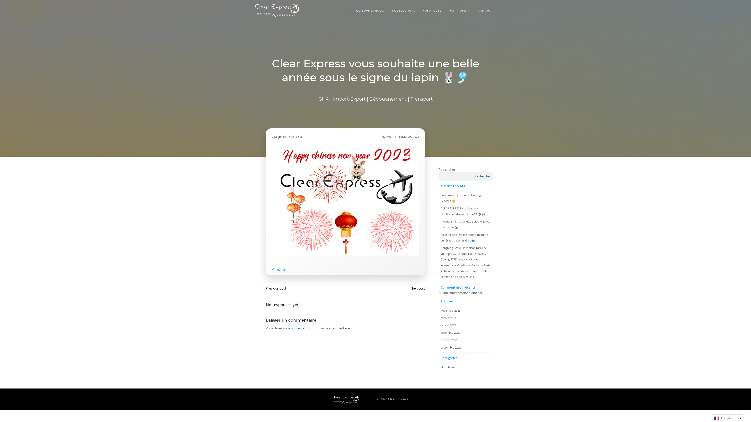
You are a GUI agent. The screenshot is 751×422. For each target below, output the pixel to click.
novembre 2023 (451, 310)
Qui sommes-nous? (370, 10)
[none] (727, 418)
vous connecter (294, 328)
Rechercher (447, 169)
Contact (485, 10)
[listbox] (727, 418)
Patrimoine (458, 10)
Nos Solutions (403, 10)
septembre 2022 (451, 347)
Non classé (296, 137)
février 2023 (448, 318)
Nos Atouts (432, 10)
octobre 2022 (449, 340)
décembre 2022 (450, 332)
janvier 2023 (448, 325)
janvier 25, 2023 (409, 137)
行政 (389, 137)
